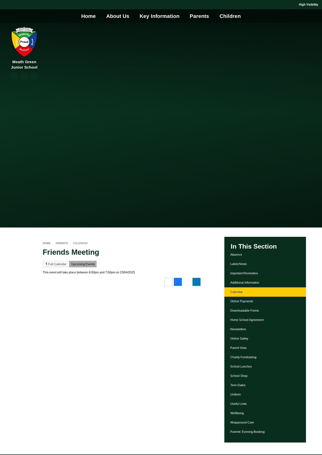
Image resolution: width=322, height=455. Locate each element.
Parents (62, 243)
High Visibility (308, 4)
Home (46, 243)
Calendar (80, 243)
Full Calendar (57, 264)
